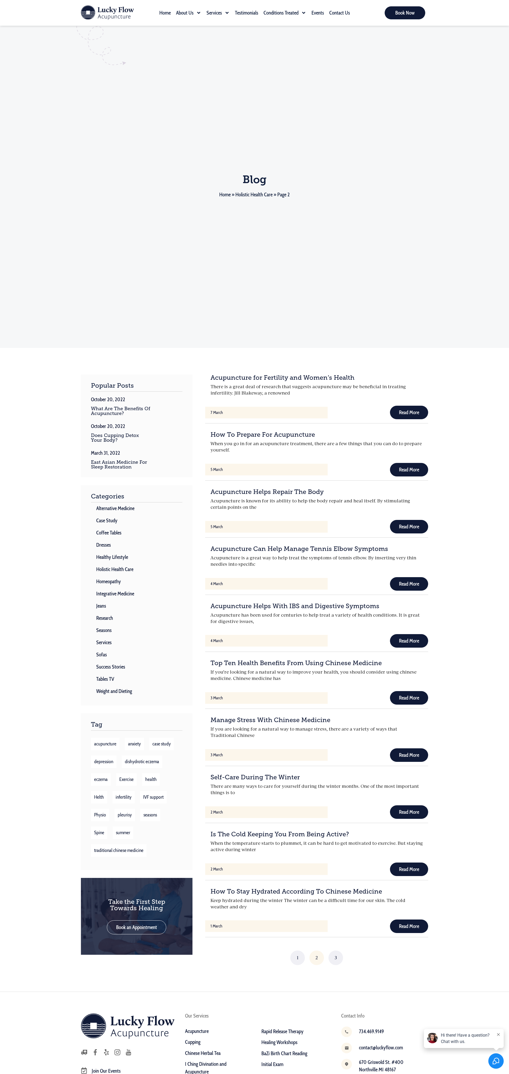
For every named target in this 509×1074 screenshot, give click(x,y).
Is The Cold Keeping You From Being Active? (279, 834)
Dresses (103, 545)
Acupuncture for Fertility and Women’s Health (282, 377)
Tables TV (105, 679)
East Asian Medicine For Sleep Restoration (119, 464)
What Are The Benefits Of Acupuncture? (120, 411)
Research (104, 618)
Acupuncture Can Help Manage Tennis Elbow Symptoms (299, 549)
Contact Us (339, 13)
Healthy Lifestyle (112, 557)
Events (317, 13)
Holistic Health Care (254, 195)
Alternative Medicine (115, 508)
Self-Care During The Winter (255, 777)
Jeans (101, 606)
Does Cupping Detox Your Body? (115, 437)
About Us (185, 13)
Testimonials (246, 13)
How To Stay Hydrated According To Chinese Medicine (296, 891)
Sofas (101, 655)
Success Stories (110, 667)
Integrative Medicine (115, 594)
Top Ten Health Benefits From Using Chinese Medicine (296, 663)
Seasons (104, 630)
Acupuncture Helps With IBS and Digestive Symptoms (294, 606)
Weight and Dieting (114, 691)
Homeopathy (108, 581)
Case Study (106, 521)
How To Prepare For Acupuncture (262, 434)
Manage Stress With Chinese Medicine (270, 720)
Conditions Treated (281, 13)
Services (214, 13)
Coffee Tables (108, 533)
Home (165, 13)
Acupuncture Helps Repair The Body (267, 492)
